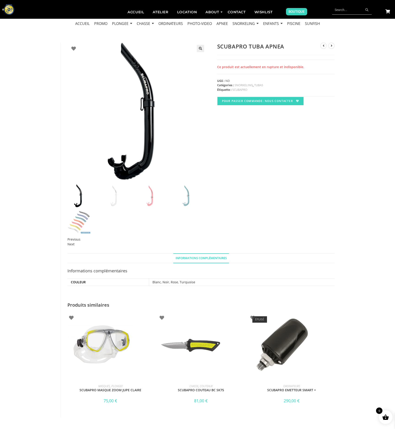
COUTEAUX (206, 386)
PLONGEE (117, 386)
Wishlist (263, 12)
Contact (237, 12)
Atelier (160, 12)
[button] (200, 48)
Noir (166, 282)
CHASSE (193, 386)
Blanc (156, 282)
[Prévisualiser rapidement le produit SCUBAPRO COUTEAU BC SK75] (242, 319)
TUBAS (258, 85)
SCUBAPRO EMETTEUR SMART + (291, 390)
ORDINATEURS (291, 386)
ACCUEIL (136, 12)
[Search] (367, 10)
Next (71, 244)
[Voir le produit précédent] (323, 46)
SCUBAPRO (239, 90)
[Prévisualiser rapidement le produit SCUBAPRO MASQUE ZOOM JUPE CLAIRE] (152, 319)
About (212, 12)
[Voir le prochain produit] (331, 46)
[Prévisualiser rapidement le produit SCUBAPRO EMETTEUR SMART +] (333, 319)
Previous (73, 239)
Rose (174, 282)
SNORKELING (244, 85)
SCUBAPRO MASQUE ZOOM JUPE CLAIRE (110, 390)
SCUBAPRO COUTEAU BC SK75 (201, 390)
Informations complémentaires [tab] (201, 258)
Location (187, 12)
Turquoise (187, 282)
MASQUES (104, 386)
